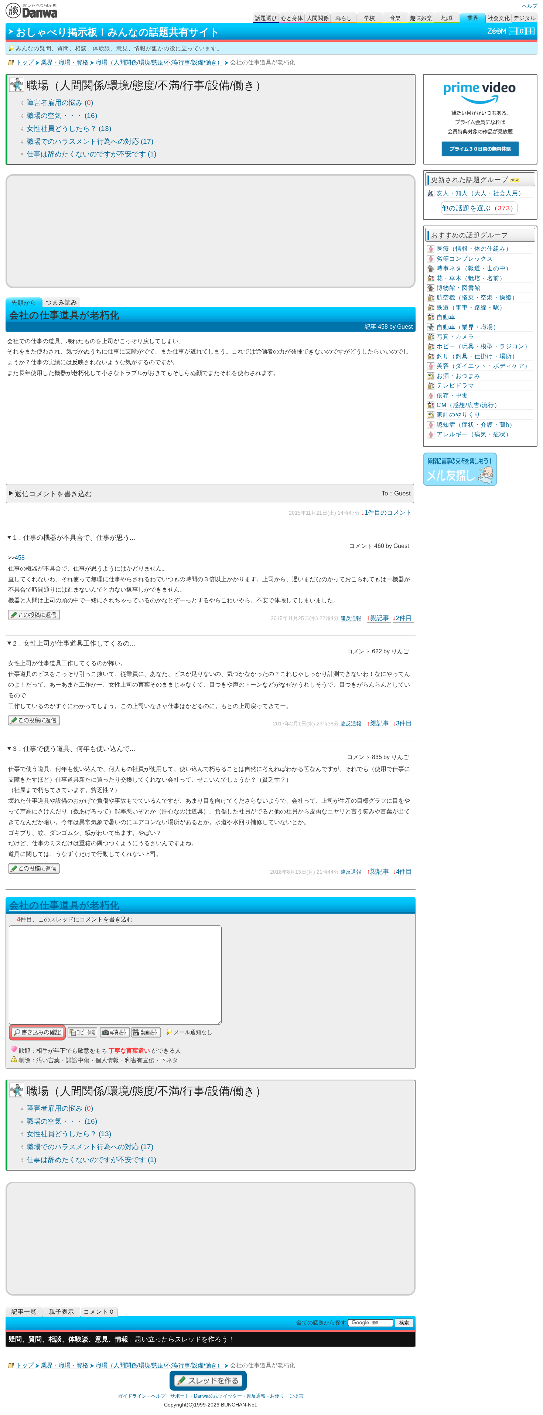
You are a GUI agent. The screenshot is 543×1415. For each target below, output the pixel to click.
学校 (369, 18)
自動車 (446, 317)
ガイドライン (132, 1396)
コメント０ (99, 1312)
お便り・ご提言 (287, 1396)
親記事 (379, 618)
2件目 (404, 618)
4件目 (404, 871)
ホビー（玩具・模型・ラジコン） (484, 346)
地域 (446, 18)
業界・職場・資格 (64, 62)
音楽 (395, 18)
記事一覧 (24, 1312)
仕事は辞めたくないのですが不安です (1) (91, 154)
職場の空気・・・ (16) (62, 115)
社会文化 (499, 18)
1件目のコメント (388, 512)
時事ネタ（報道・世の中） (474, 268)
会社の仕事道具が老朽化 (64, 905)
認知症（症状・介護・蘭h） (476, 425)
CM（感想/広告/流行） (469, 405)
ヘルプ (529, 6)
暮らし (343, 18)
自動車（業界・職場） (468, 327)
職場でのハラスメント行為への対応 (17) (90, 141)
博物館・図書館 (459, 288)
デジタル (524, 18)
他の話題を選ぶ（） (479, 208)
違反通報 (351, 618)
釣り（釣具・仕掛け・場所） (477, 356)
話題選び (266, 18)
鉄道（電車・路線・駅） (471, 307)
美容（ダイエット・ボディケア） (484, 366)
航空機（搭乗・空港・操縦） (477, 297)
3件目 (404, 723)
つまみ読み (61, 302)
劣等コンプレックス (465, 258)
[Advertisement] (211, 231)
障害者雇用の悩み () (60, 102)
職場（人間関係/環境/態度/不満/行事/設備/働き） (159, 62)
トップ (25, 62)
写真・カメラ (455, 337)
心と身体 (292, 18)
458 (20, 558)
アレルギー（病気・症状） (474, 434)
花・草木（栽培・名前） (471, 278)
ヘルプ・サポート (170, 1396)
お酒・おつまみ (459, 376)
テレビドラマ (455, 385)
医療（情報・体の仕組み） (474, 249)
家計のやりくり (459, 415)
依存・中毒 (452, 395)
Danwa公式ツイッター (218, 1396)
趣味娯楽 (421, 18)
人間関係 (318, 18)
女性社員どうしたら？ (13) (69, 128)
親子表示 (61, 1312)
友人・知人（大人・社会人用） (481, 193)
